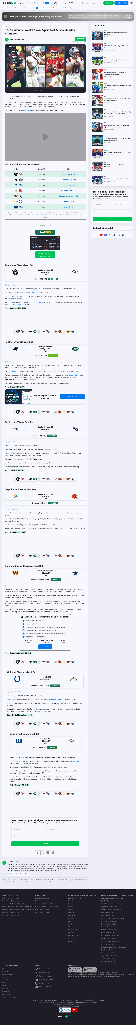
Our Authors (6, 971)
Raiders (18, 304)
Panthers (11, 371)
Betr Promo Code (106, 950)
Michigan (71, 924)
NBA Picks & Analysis (42, 901)
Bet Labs (10, 586)
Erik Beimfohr (12, 361)
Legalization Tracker (74, 898)
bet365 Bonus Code (107, 904)
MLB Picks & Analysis (42, 909)
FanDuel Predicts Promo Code (111, 909)
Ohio (69, 927)
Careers (4, 977)
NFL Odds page (38, 215)
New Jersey (72, 915)
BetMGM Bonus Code (108, 901)
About (4, 968)
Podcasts (5, 988)
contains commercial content (15, 879)
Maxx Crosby (31, 292)
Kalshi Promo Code (107, 912)
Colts (38, 709)
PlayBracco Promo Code (109, 956)
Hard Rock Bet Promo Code (110, 935)
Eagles (29, 771)
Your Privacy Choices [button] (9, 997)
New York (71, 901)
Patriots (11, 446)
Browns (72, 513)
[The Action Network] (9, 3)
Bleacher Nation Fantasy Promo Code (113, 947)
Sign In (131, 2)
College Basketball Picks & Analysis (46, 907)
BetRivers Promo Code (108, 938)
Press (4, 983)
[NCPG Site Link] (65, 1010)
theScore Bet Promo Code (109, 930)
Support (4, 985)
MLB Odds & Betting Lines (10, 912)
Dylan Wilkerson (12, 285)
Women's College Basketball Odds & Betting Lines (18, 909)
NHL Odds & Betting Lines (10, 915)
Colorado (71, 912)
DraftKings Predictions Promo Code (112, 918)
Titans (14, 453)
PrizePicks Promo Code (108, 961)
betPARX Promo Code (108, 932)
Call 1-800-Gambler (73, 1006)
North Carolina (73, 935)
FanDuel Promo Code (108, 927)
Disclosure (79, 1004)
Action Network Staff (17, 39)
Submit (45, 844)
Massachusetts (73, 930)
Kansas (70, 932)
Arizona (70, 909)
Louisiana (71, 904)
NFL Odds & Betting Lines (10, 898)
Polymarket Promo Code (109, 907)
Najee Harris (11, 699)
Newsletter (5, 991)
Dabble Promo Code (107, 944)
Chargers (13, 696)
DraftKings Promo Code (108, 924)
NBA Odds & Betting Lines (10, 901)
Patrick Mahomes (17, 298)
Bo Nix (76, 761)
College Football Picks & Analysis (45, 904)
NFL (12, 26)
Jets (64, 371)
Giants (15, 761)
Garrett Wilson (74, 375)
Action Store (6, 980)
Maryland (71, 907)
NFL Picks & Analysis (42, 898)
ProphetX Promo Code (108, 921)
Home (7, 26)
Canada (70, 941)
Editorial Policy (7, 974)
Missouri (71, 938)
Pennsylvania (72, 918)
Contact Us (6, 994)
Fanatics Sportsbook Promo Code (112, 898)
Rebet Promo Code (107, 953)
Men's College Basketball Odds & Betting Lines (17, 907)
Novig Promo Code (107, 915)
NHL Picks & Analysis (42, 912)
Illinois (70, 921)
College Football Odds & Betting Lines (14, 904)
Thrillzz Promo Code (107, 958)
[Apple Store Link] (75, 969)
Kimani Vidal (57, 699)
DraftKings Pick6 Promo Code (110, 941)
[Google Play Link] (90, 969)
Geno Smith (38, 302)
